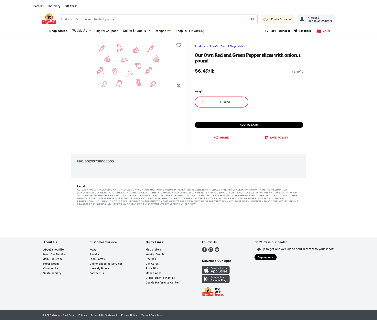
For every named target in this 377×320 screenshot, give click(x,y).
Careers (38, 6)
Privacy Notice (129, 315)
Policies (82, 315)
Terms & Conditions (152, 315)
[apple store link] (216, 273)
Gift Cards (70, 6)
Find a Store (154, 249)
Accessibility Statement (104, 315)
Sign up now (265, 257)
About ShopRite (53, 249)
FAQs (93, 249)
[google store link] (216, 282)
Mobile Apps (153, 273)
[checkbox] (178, 45)
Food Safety (97, 259)
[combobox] (70, 19)
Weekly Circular (156, 254)
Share (224, 137)
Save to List (278, 137)
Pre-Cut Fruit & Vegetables (227, 46)
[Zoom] (179, 86)
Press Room (51, 263)
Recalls (94, 254)
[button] (290, 18)
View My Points (99, 268)
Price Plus (152, 268)
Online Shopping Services (106, 263)
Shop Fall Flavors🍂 (190, 31)
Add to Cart (249, 124)
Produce (200, 46)
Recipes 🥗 (163, 31)
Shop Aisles (58, 31)
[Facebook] (204, 251)
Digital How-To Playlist (160, 277)
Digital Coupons (107, 31)
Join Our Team (52, 259)
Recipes (151, 259)
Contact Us (97, 273)
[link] (277, 30)
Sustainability (52, 273)
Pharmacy (54, 6)
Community (50, 268)
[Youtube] (217, 251)
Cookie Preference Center (162, 282)
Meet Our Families (55, 254)
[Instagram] (210, 251)
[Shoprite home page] (49, 19)
